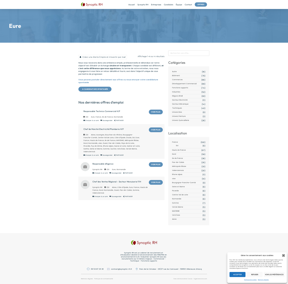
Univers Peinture (179, 116)
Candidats (168, 4)
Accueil (131, 4)
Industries (176, 92)
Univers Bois (177, 112)
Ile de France (177, 158)
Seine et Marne (178, 187)
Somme (175, 203)
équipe (179, 4)
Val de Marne (177, 207)
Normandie (176, 199)
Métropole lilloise (179, 166)
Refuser (254, 274)
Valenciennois (178, 170)
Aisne (174, 219)
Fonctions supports (180, 88)
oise (174, 178)
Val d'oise (176, 215)
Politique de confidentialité (103, 279)
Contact (188, 4)
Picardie (175, 191)
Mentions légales (263, 280)
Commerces (177, 79)
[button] (283, 255)
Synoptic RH (142, 4)
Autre (174, 71)
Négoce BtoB (177, 96)
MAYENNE (176, 211)
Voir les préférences (274, 274)
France (175, 142)
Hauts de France (179, 150)
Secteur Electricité (180, 100)
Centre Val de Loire (180, 195)
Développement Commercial (184, 84)
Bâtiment (176, 75)
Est (177, 145)
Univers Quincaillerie (180, 120)
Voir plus (155, 112)
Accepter (237, 274)
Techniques (177, 108)
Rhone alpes (177, 174)
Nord (174, 154)
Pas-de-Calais (178, 162)
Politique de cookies (250, 280)
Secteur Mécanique (180, 104)
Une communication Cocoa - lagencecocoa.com (190, 279)
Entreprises (156, 4)
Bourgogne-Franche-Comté (184, 182)
